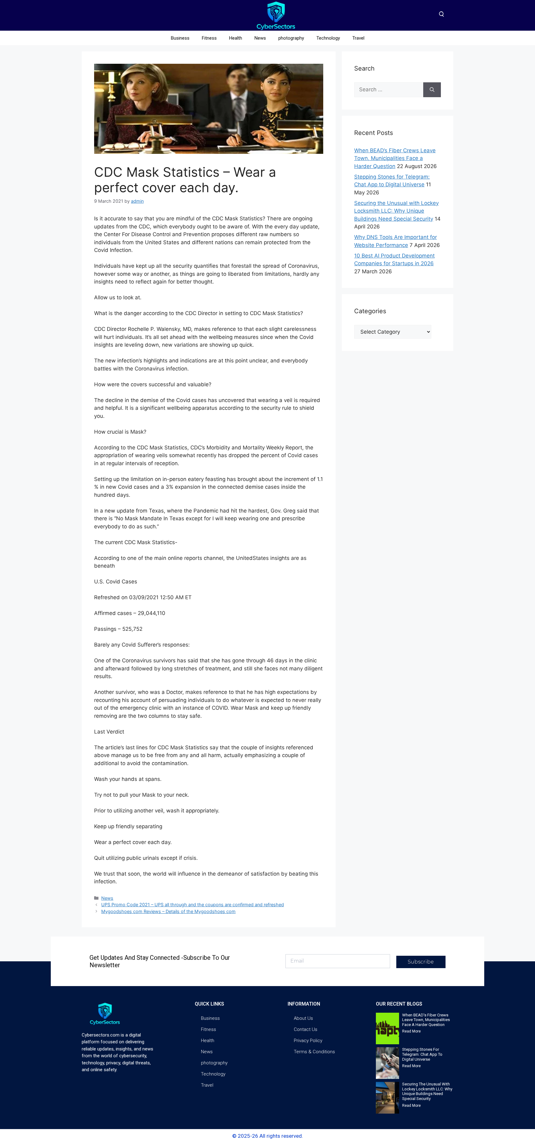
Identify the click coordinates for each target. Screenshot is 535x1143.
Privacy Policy (308, 1040)
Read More (411, 1031)
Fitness (209, 38)
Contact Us (305, 1029)
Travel (358, 38)
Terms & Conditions (314, 1051)
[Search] (432, 89)
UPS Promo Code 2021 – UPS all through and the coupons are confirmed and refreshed (192, 904)
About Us (303, 1018)
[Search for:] (388, 89)
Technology (328, 38)
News (260, 38)
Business (180, 38)
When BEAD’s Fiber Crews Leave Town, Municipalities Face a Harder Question (395, 158)
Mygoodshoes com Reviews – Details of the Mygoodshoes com (168, 911)
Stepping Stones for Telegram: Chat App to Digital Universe (422, 1054)
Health (235, 38)
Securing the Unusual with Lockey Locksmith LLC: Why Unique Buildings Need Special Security (396, 211)
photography (291, 38)
